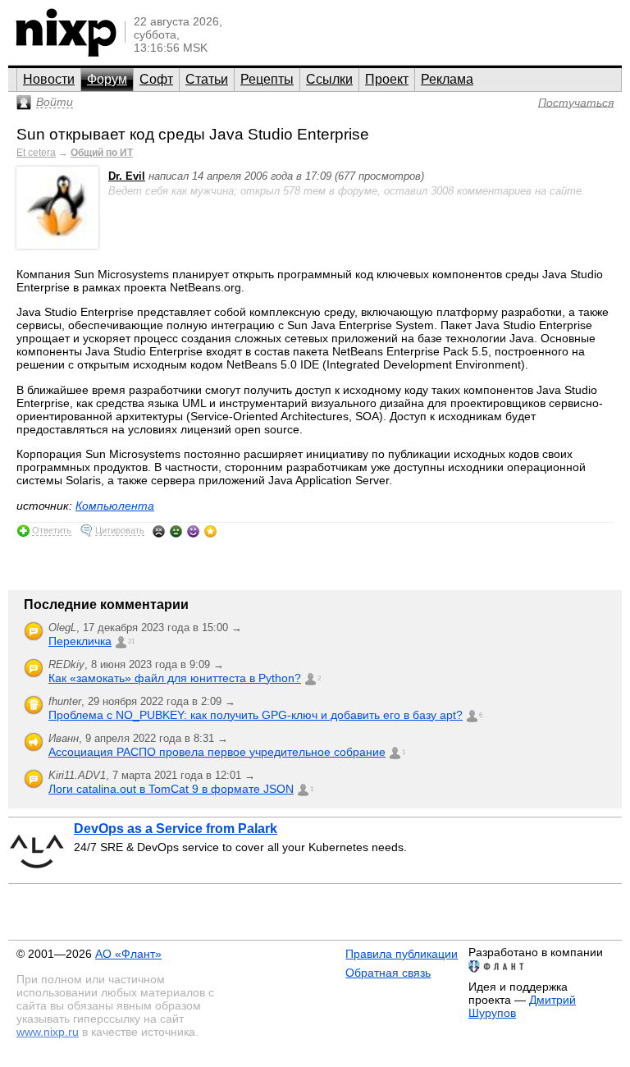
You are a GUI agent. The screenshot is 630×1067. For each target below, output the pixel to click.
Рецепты (267, 79)
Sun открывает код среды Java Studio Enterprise (192, 134)
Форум (107, 79)
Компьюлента (114, 505)
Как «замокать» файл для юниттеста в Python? (174, 678)
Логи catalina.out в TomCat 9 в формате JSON (171, 788)
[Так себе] (176, 531)
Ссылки (329, 79)
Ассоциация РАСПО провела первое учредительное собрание (217, 751)
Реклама (447, 79)
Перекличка (80, 641)
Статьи (206, 79)
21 (131, 641)
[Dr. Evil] (57, 245)
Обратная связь (388, 972)
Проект (387, 79)
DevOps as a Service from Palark (175, 829)
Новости (49, 79)
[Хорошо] (193, 531)
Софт (156, 79)
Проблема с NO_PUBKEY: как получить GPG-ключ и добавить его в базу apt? (255, 714)
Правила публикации (401, 953)
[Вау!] (210, 531)
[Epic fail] (159, 531)
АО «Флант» (128, 953)
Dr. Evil (126, 176)
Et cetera (36, 153)
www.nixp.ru (47, 1031)
